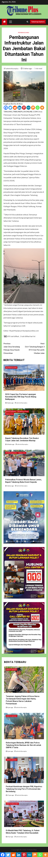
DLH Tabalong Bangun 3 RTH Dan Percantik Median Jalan (35, 348)
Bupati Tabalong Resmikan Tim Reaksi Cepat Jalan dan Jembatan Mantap (22, 439)
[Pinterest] (24, 108)
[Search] (27, 21)
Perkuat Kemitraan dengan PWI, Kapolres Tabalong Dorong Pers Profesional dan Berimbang (24, 789)
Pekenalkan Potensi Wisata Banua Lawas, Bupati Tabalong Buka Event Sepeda (23, 480)
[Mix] (33, 108)
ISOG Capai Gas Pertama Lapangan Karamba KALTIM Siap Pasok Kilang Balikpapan (20, 396)
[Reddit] (15, 108)
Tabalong (9, 414)
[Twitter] (10, 108)
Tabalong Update (38, 22)
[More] (42, 108)
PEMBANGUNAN (23, 32)
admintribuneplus (12, 68)
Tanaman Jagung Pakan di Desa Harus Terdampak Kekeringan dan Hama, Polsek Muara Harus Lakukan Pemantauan (22, 700)
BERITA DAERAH (11, 411)
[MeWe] (28, 108)
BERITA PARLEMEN (12, 804)
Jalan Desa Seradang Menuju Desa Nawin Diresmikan (11, 348)
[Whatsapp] (38, 108)
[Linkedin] (19, 108)
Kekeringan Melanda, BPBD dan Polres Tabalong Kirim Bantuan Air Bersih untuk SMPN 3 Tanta (23, 745)
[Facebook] (6, 108)
